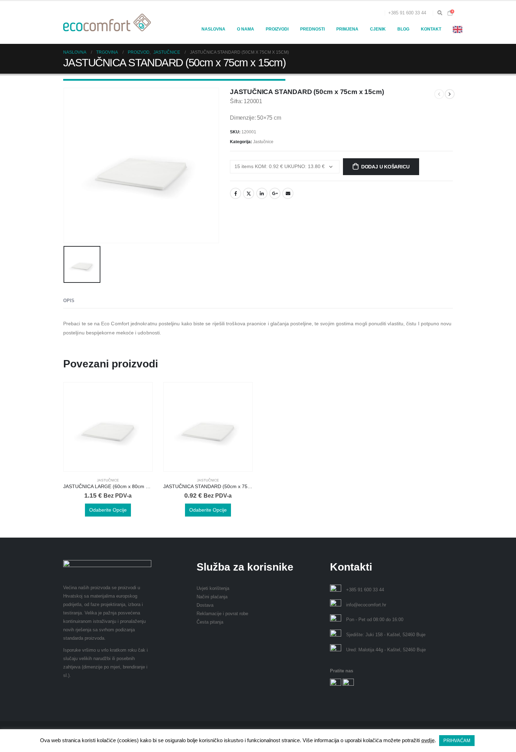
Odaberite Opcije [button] (108, 510)
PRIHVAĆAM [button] (456, 740)
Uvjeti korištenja (213, 588)
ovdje (428, 740)
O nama (245, 29)
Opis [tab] (68, 300)
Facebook (235, 193)
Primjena (347, 29)
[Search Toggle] (440, 13)
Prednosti (312, 29)
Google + (274, 193)
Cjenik (378, 29)
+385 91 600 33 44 (407, 13)
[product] (108, 426)
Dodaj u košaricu (385, 166)
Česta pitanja (210, 622)
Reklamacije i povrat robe (222, 613)
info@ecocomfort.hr (366, 605)
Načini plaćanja (212, 596)
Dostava (205, 605)
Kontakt (431, 29)
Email (287, 193)
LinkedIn (261, 193)
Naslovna (213, 29)
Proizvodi (277, 29)
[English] (459, 29)
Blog (403, 29)
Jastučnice (263, 141)
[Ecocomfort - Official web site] (107, 22)
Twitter (248, 193)
